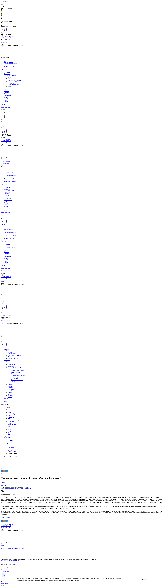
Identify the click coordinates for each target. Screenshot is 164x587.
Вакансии (7, 92)
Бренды (6, 98)
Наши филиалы (8, 88)
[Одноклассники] (4, 115)
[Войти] (1, 122)
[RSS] (1, 474)
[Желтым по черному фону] (1, 12)
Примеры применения (11, 75)
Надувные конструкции (14, 80)
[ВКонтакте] (2, 471)
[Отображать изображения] (2, 17)
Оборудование (8, 62)
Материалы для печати (10, 65)
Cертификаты (8, 95)
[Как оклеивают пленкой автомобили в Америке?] (16, 488)
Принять (144, 579)
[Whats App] (4, 117)
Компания (4, 69)
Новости (6, 91)
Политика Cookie (74, 580)
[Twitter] (4, 112)
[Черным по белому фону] (1, 10)
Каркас (10, 78)
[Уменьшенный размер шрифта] (1, 3)
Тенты (9, 86)
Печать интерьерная (13, 84)
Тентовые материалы (10, 66)
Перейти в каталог (6, 583)
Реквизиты (7, 74)
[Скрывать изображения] (1, 19)
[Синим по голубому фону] (1, 14)
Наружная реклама (13, 81)
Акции (3, 104)
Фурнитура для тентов (10, 63)
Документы (7, 94)
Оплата (6, 101)
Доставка (6, 100)
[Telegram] (4, 114)
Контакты (3, 106)
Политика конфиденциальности (10, 560)
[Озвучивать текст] (2, 23)
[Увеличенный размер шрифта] (2, 7)
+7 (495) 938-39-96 (8, 36)
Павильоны (11, 83)
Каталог (3, 59)
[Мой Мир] (6, 471)
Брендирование (12, 77)
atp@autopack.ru (5, 42)
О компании (7, 72)
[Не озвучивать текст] (1, 25)
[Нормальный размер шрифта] (2, 4)
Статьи (6, 97)
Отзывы (6, 89)
